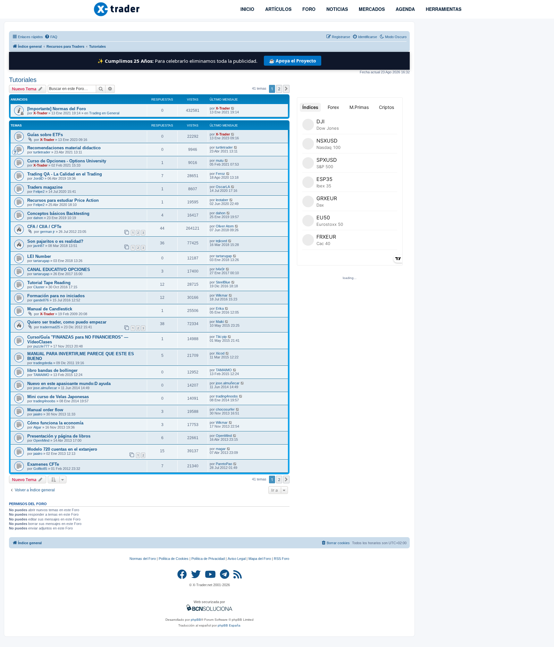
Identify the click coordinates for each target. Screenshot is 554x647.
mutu (219, 160)
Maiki (220, 322)
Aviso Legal (237, 559)
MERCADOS (371, 9)
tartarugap (41, 261)
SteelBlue (223, 282)
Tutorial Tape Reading (49, 282)
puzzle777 (41, 346)
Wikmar (222, 295)
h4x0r (220, 269)
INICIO (246, 9)
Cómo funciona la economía (55, 423)
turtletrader (41, 152)
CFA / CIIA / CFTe (44, 226)
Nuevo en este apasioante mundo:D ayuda (69, 383)
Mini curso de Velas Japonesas (58, 396)
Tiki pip (221, 337)
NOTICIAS (336, 9)
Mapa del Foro (259, 559)
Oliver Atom (225, 226)
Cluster (39, 287)
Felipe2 (39, 191)
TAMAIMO (41, 375)
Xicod (220, 353)
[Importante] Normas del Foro (56, 108)
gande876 (41, 300)
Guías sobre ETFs (45, 134)
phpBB (196, 619)
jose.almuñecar (45, 388)
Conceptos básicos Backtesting (58, 213)
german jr (47, 231)
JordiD (38, 178)
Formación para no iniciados (56, 295)
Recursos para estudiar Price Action (63, 200)
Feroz (220, 174)
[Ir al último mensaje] (233, 108)
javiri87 (38, 246)
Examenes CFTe (43, 464)
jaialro (37, 414)
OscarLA (223, 187)
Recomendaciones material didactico (64, 147)
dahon (38, 218)
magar (221, 449)
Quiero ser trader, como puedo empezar (66, 322)
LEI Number (39, 256)
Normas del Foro (143, 559)
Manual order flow (45, 409)
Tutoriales (23, 79)
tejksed (221, 241)
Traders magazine (45, 187)
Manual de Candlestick (49, 309)
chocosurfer (225, 409)
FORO (308, 9)
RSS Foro (281, 559)
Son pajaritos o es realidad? (55, 241)
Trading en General (104, 113)
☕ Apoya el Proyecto (292, 61)
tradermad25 (50, 327)
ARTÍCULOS (277, 9)
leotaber (222, 200)
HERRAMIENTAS (442, 9)
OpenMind (41, 440)
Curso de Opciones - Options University (66, 161)
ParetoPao (224, 464)
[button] (286, 89)
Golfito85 (40, 469)
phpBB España (229, 625)
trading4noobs (44, 401)
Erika (220, 308)
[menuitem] (51, 37)
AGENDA (404, 9)
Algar (37, 427)
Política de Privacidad (208, 559)
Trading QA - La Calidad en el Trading (64, 174)
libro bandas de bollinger (52, 370)
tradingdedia (42, 363)
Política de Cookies (174, 559)
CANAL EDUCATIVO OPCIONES (58, 269)
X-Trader (40, 113)
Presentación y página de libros (58, 436)
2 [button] (279, 89)
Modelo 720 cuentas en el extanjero (62, 449)
